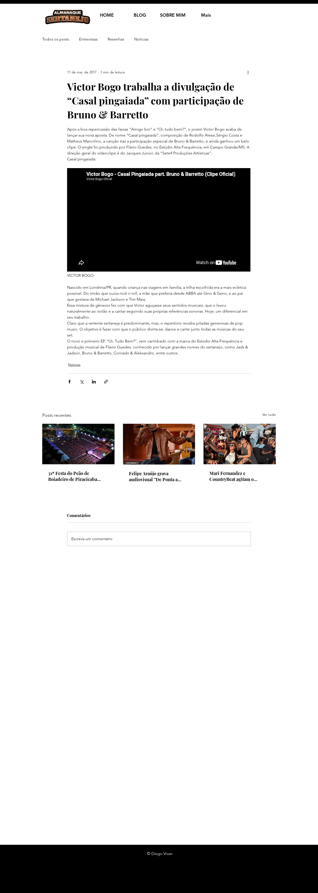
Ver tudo (269, 414)
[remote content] (159, 220)
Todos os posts (55, 39)
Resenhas (116, 39)
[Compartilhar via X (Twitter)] (81, 381)
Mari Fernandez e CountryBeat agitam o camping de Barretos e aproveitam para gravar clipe (238, 476)
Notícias (141, 39)
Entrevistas (88, 39)
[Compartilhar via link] (106, 381)
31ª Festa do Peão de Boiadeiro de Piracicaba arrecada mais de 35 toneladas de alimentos (72, 476)
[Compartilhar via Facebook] (69, 381)
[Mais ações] (248, 72)
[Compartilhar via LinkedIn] (93, 381)
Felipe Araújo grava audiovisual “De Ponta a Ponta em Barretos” (153, 476)
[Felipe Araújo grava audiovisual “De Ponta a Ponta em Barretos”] (159, 444)
